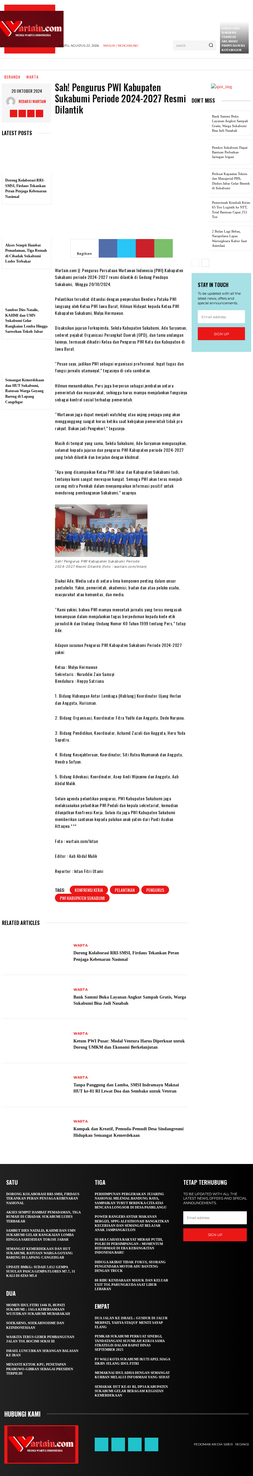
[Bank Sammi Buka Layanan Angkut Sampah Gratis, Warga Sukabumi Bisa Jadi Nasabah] (35, 997)
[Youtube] (39, 113)
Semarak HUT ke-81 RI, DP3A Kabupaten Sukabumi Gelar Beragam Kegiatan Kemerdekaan (131, 1391)
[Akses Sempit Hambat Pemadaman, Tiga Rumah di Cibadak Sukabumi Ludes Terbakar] (26, 223)
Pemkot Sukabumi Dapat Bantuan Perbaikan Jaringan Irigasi (229, 152)
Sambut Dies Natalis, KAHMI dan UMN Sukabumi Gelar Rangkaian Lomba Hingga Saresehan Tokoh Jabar (26, 321)
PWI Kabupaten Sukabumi (82, 898)
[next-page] (205, 263)
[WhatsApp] (163, 248)
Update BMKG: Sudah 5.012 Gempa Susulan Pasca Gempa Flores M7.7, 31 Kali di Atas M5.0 (40, 1271)
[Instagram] (22, 113)
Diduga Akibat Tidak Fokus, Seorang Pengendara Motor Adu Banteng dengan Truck (130, 1266)
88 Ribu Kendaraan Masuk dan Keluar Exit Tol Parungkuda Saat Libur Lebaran (131, 1284)
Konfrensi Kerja (89, 890)
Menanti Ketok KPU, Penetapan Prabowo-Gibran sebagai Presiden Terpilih (39, 1369)
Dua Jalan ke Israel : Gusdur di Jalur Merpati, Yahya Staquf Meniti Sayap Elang (131, 1322)
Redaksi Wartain (32, 101)
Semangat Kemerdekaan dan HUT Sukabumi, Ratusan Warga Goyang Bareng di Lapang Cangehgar (24, 391)
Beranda (12, 77)
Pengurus (155, 890)
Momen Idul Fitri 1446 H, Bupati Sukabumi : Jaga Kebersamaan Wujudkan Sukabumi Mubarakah (38, 1309)
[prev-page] (195, 263)
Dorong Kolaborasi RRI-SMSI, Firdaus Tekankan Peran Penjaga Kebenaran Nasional (42, 1198)
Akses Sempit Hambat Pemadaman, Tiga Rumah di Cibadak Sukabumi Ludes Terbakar (43, 1216)
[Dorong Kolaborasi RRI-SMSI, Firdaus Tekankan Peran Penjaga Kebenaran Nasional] (26, 158)
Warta (32, 77)
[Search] (210, 45)
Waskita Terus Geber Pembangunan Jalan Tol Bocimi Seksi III (40, 1339)
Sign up (221, 334)
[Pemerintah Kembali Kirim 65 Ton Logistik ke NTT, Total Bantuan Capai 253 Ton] (200, 209)
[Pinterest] (145, 248)
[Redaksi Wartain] (12, 101)
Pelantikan (125, 890)
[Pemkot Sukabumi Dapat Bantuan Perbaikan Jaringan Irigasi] (200, 152)
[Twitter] (31, 113)
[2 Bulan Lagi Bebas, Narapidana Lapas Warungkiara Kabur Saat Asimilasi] (200, 238)
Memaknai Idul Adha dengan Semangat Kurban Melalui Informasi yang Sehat (132, 1375)
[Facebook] (13, 113)
